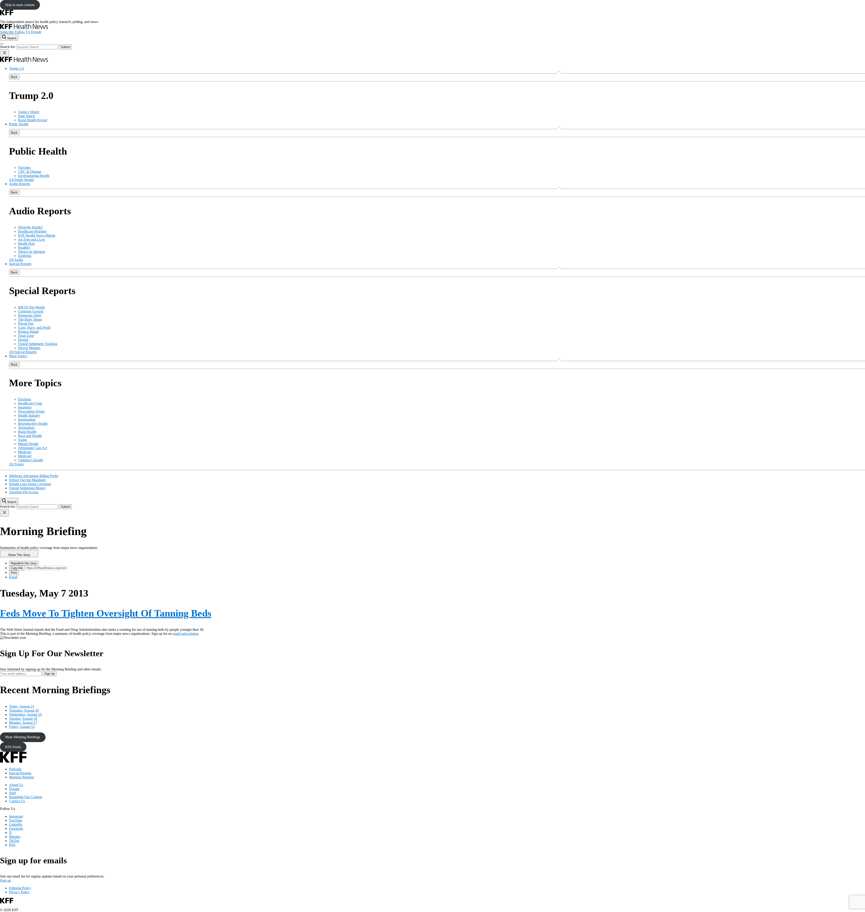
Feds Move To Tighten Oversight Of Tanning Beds (105, 613)
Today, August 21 (21, 706)
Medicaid (24, 456)
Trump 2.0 (16, 68)
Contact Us (17, 801)
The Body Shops (30, 319)
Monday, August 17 (23, 723)
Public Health (18, 124)
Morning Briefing (21, 777)
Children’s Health (30, 460)
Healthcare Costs (30, 403)
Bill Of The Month (31, 307)
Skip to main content (19, 5)
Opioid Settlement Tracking (37, 344)
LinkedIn (15, 824)
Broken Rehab (28, 332)
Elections (24, 399)
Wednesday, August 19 (25, 714)
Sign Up (49, 673)
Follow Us (22, 32)
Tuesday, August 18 (23, 718)
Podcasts (15, 769)
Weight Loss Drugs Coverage (30, 484)
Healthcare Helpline (32, 231)
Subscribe (7, 32)
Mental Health (28, 444)
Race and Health (30, 436)
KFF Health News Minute (36, 235)
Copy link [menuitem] (17, 568)
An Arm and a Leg (31, 239)
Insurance (25, 407)
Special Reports (20, 264)
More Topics (18, 356)
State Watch (26, 116)
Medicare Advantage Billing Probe (33, 476)
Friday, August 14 (21, 727)
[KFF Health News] (24, 28)
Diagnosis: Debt (29, 315)
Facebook (16, 828)
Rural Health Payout (32, 120)
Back (14, 77)
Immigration (26, 419)
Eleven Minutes (29, 348)
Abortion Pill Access (23, 492)
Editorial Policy (20, 888)
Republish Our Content (25, 797)
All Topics (16, 464)
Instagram (16, 816)
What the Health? (30, 227)
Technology (26, 428)
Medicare (24, 452)
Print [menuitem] (14, 572)
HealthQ (24, 247)
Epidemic (25, 256)
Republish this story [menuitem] (24, 563)
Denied (23, 340)
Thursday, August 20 (24, 710)
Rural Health (27, 432)
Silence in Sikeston (31, 252)
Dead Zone (26, 336)
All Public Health (21, 180)
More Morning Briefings (22, 737)
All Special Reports (23, 352)
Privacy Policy (19, 892)
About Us (16, 785)
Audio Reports (19, 184)
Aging (22, 440)
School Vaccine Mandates (27, 480)
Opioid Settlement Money (27, 488)
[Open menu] (2, 43)
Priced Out (25, 323)
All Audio (16, 260)
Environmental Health (33, 176)
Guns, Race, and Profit (34, 327)
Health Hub (26, 243)
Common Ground (30, 311)
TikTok (14, 841)
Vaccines (24, 167)
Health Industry (29, 415)
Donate (36, 32)
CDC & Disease (29, 172)
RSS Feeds (13, 747)
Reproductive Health (33, 423)
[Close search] (4, 53)
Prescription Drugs (31, 411)
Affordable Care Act (32, 448)
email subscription (185, 633)
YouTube (15, 820)
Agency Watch (28, 112)
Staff (12, 793)
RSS (12, 845)
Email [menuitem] (13, 577)
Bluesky (15, 837)
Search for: (8, 47)
